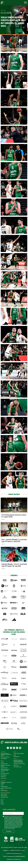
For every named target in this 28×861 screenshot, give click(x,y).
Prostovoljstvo (3, 775)
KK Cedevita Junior (17, 766)
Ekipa (15, 752)
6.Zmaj (2, 784)
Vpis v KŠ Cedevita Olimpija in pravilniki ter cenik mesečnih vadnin (18, 761)
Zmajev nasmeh (4, 794)
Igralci (15, 755)
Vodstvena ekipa (4, 763)
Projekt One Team (4, 797)
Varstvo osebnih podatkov (9, 828)
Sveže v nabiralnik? (9, 809)
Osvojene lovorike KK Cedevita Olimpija (5, 770)
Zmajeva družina (4, 786)
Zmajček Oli (3, 776)
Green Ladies (3, 778)
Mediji (2, 799)
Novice (2, 802)
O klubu (2, 762)
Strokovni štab (16, 756)
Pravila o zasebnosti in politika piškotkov (13, 856)
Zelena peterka (4, 795)
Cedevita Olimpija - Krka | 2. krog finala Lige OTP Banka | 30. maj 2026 (14, 565)
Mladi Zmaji (16, 765)
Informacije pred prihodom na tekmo (6, 783)
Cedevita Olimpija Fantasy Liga (6, 789)
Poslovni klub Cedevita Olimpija (5, 766)
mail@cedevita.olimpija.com (14, 853)
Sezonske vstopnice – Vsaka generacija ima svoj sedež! (6, 754)
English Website (4, 790)
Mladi (15, 758)
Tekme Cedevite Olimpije (19, 753)
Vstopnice (3, 752)
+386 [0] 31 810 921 (15, 850)
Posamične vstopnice (5, 757)
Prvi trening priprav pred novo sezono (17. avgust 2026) (13, 516)
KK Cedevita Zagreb (5, 773)
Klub (2, 760)
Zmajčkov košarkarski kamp (19, 763)
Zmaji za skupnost (5, 792)
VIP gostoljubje (4, 758)
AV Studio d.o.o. (17, 859)
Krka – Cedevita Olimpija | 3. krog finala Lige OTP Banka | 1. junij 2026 (14, 540)
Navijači (3, 780)
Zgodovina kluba (4, 767)
